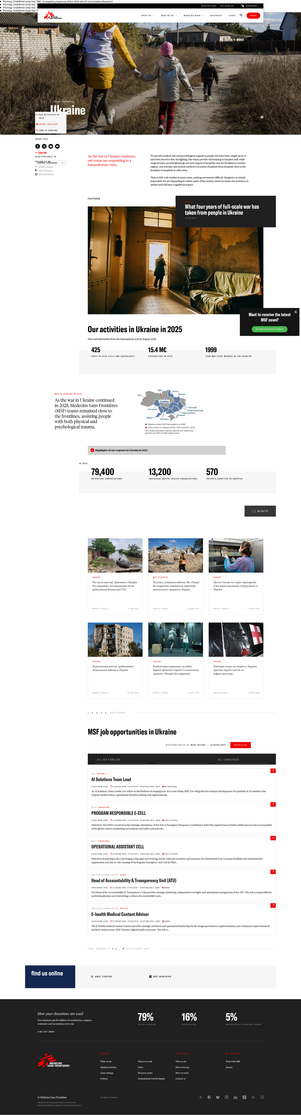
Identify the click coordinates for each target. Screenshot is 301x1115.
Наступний (134, 949)
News (140, 1067)
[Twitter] (200, 1097)
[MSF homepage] (53, 15)
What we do (105, 1061)
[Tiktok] (244, 1097)
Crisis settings (107, 1072)
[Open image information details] (262, 117)
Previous (101, 949)
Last (146, 949)
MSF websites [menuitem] (227, 6)
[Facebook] (209, 1097)
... (119, 949)
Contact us (181, 1078)
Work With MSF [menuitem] (209, 6)
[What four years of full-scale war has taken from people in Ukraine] (226, 211)
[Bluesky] (217, 1097)
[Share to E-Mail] (50, 146)
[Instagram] (226, 1097)
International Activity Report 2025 (138, 339)
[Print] (57, 146)
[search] (241, 15)
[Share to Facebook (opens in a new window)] (37, 146)
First (91, 949)
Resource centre (145, 1072)
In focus (104, 1078)
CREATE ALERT (240, 745)
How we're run (182, 1067)
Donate (253, 16)
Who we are (181, 1061)
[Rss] (253, 1097)
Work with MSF (233, 1061)
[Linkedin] (235, 1097)
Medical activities (108, 1067)
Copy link (42, 152)
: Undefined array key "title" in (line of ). (58, 1)
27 (123, 949)
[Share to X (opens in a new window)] (44, 146)
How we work (182, 1072)
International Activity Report (151, 1078)
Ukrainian (251, 6)
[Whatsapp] (262, 1097)
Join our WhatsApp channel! (269, 329)
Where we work (145, 1061)
